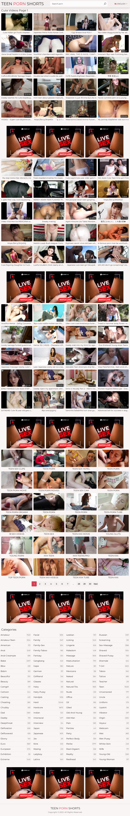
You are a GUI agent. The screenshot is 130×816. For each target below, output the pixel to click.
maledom (81, 650)
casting (15, 697)
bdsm (15, 671)
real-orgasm (81, 749)
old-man (81, 718)
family (48, 640)
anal (15, 650)
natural (81, 681)
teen (114, 687)
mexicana (81, 671)
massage (81, 655)
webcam (114, 728)
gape (48, 666)
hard (48, 702)
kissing (48, 749)
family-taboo (48, 650)
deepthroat (15, 723)
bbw (15, 666)
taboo (114, 671)
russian (114, 635)
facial (48, 635)
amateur (15, 635)
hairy (48, 687)
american (15, 645)
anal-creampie (15, 655)
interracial (48, 718)
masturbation (81, 661)
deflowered (15, 733)
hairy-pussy (48, 692)
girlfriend (48, 676)
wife (114, 749)
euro (15, 744)
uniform (114, 702)
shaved (114, 650)
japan (48, 728)
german (48, 671)
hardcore (48, 707)
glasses (48, 681)
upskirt (114, 707)
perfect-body (81, 738)
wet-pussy (114, 738)
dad (15, 713)
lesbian (81, 635)
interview (48, 723)
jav (48, 738)
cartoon (15, 692)
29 (84, 584)
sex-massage (114, 645)
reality (81, 754)
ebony (15, 738)
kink (48, 744)
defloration (15, 728)
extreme (15, 759)
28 (79, 584)
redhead (81, 759)
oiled (81, 707)
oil (81, 702)
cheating (15, 702)
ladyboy (48, 754)
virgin (114, 718)
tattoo (114, 676)
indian (48, 713)
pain (81, 723)
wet (114, 733)
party (81, 733)
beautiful (15, 676)
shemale (114, 661)
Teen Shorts (22, 3)
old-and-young (81, 713)
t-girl (114, 666)
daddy (15, 718)
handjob (48, 697)
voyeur (114, 723)
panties (81, 728)
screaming (114, 640)
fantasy (48, 655)
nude (81, 692)
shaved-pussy (114, 655)
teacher (114, 681)
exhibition (15, 754)
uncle (114, 697)
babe (15, 661)
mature (81, 666)
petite (81, 744)
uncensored (114, 692)
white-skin (114, 744)
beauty (15, 681)
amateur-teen (15, 640)
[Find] (105, 3)
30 (90, 584)
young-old (114, 754)
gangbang (48, 661)
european (15, 749)
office (81, 697)
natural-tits (81, 687)
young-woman (114, 759)
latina (48, 759)
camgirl (15, 687)
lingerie (81, 645)
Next (96, 584)
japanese (48, 733)
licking (81, 640)
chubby (15, 707)
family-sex (48, 645)
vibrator (114, 713)
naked (81, 676)
